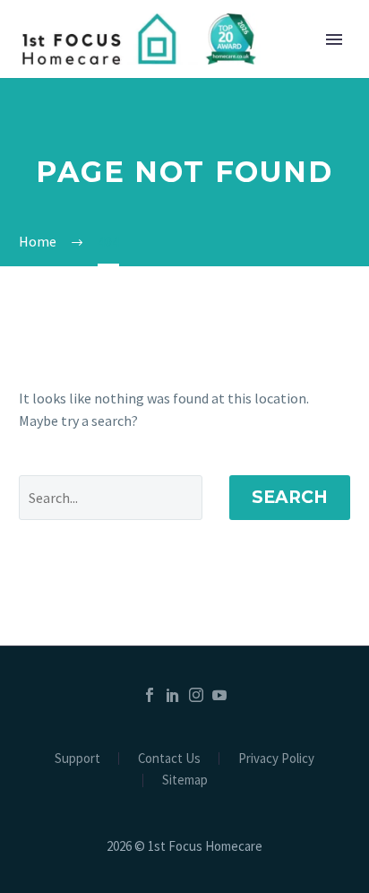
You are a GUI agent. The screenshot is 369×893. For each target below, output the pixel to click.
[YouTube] (219, 695)
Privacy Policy (276, 759)
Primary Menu (334, 39)
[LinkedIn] (173, 695)
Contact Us (169, 759)
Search (290, 497)
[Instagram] (196, 695)
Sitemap (185, 780)
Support (77, 759)
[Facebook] (149, 695)
